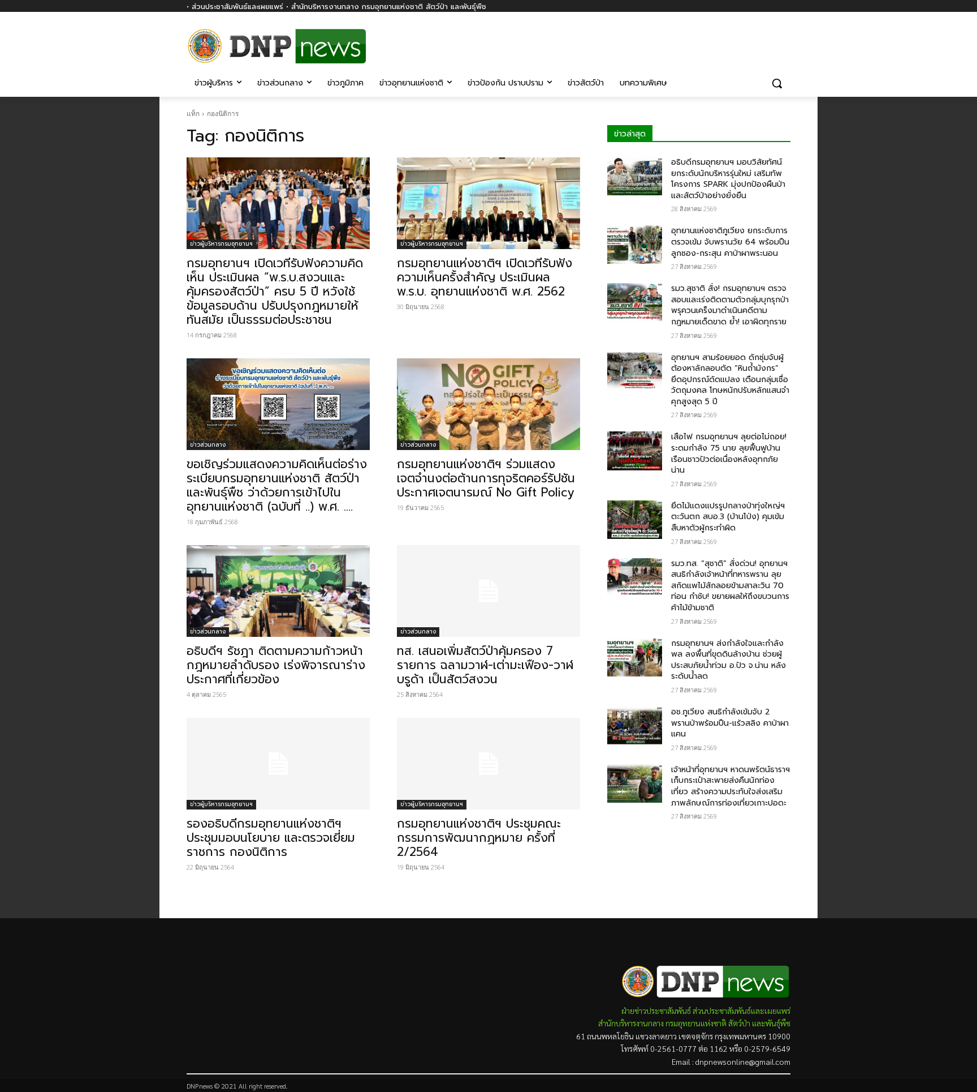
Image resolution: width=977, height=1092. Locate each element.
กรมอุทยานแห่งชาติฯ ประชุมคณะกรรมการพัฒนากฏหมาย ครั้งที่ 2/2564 (479, 838)
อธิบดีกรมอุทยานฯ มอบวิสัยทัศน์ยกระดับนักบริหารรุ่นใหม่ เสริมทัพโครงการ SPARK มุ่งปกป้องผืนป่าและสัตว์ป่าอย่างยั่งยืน (728, 179)
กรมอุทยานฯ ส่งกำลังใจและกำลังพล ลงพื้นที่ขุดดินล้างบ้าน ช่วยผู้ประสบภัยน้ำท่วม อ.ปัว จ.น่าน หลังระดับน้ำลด (728, 660)
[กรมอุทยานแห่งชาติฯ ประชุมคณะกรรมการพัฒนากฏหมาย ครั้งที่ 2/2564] (488, 764)
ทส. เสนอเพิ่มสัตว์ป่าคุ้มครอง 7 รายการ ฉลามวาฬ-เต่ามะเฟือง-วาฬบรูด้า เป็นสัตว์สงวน (485, 665)
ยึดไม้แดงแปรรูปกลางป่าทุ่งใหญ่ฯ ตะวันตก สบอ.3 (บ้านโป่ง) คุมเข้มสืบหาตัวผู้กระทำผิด (728, 517)
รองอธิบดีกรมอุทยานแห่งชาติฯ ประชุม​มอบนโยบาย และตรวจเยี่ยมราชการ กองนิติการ (271, 838)
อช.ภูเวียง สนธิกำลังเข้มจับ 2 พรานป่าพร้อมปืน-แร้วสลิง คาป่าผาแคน (730, 723)
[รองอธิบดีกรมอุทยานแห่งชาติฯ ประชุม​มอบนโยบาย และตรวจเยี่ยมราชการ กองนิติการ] (278, 764)
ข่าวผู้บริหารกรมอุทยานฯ (221, 243)
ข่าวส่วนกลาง (208, 444)
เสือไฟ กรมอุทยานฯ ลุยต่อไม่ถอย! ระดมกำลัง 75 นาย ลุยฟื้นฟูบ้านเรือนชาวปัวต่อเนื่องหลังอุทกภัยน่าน (728, 453)
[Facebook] (783, 38)
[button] (776, 83)
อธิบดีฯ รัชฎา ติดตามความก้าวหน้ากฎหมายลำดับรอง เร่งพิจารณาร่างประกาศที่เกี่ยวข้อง (276, 665)
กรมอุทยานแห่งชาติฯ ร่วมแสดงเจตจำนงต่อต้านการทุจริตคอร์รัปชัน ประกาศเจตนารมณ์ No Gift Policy (486, 478)
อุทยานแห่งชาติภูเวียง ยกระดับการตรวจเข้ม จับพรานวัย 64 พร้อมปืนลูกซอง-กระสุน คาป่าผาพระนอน (730, 242)
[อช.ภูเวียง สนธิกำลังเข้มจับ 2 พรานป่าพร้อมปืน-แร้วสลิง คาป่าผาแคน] (634, 725)
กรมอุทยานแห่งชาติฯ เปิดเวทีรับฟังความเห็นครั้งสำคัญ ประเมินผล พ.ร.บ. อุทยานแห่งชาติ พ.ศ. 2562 (484, 277)
